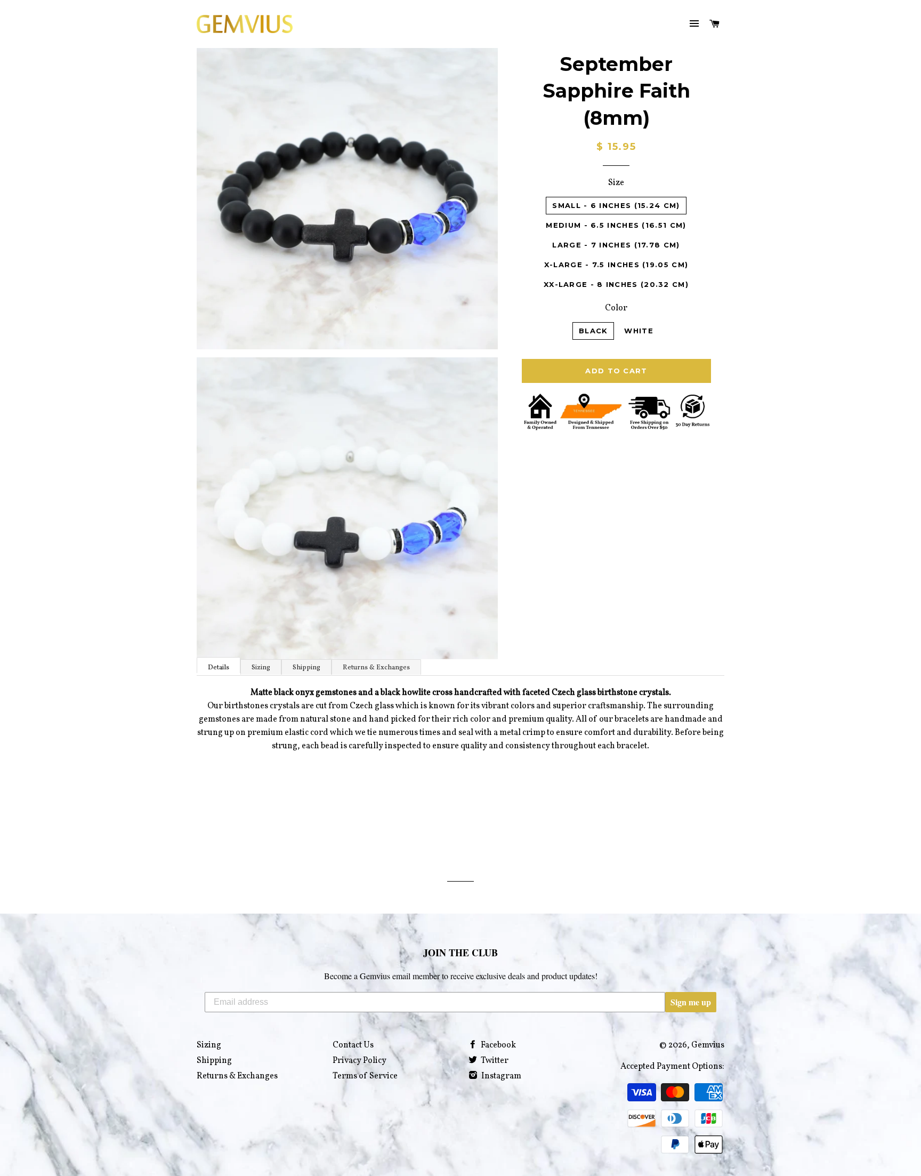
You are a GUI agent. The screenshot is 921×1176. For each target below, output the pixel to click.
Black (593, 330)
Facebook (497, 1045)
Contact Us (353, 1045)
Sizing (261, 668)
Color (616, 308)
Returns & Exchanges (376, 668)
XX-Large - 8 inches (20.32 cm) (616, 284)
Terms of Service (365, 1076)
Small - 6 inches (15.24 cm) (616, 205)
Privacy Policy (359, 1061)
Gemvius (707, 1045)
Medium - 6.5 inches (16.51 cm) (616, 225)
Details (218, 668)
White (638, 330)
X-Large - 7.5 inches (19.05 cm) (616, 264)
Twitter (493, 1061)
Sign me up (690, 1002)
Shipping (306, 668)
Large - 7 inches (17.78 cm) (616, 245)
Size (616, 183)
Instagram (500, 1076)
